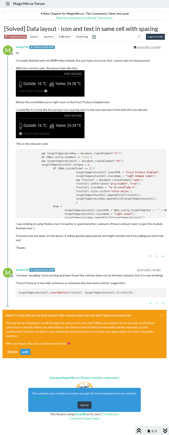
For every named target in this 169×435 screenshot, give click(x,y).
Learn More (39, 397)
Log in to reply (155, 36)
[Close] (162, 315)
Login (25, 351)
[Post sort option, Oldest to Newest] (139, 37)
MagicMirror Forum (29, 3)
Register (13, 351)
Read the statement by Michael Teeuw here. (84, 18)
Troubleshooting (17, 36)
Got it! (84, 405)
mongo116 (22, 47)
